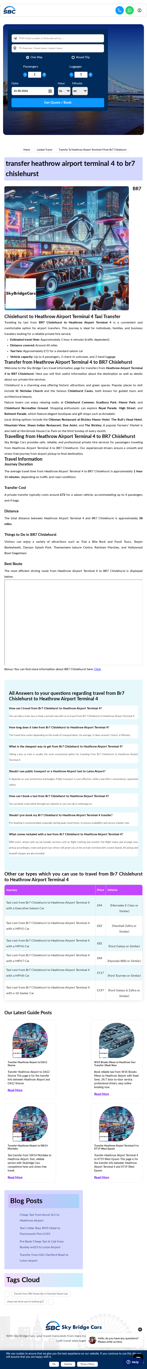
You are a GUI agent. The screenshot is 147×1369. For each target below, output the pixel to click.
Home (26, 150)
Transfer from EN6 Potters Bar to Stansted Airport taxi (41, 1294)
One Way (36, 57)
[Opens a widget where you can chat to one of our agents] (132, 1362)
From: (22, 38)
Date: (15, 83)
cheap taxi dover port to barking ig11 (25, 1301)
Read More (15, 1090)
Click (97, 669)
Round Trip (83, 57)
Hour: (61, 83)
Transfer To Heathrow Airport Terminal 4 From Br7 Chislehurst (93, 150)
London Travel (44, 150)
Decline (68, 1364)
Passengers (30, 66)
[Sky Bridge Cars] (73, 1325)
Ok (54, 1364)
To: (20, 48)
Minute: (77, 83)
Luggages (75, 66)
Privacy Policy (88, 1364)
